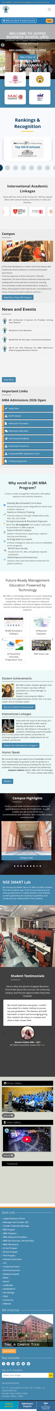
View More (9, 379)
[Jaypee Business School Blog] (22, 1363)
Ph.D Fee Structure (11, 1270)
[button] (2, 639)
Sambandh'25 (9, 1289)
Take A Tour (26, 57)
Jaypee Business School (14, 1218)
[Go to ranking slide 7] (47, 167)
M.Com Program (10, 1252)
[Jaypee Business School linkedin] (12, 1363)
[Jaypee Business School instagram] (8, 1363)
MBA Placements (10, 1244)
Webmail (7, 1303)
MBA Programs (10, 1233)
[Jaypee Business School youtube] (17, 1363)
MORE (7, 781)
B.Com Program (10, 1248)
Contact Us (8, 1300)
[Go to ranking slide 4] (23, 167)
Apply (49, 21)
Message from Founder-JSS (15, 1222)
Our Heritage (8, 1292)
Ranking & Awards (11, 1274)
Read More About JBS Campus (18, 297)
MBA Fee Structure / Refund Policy (18, 1240)
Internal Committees (12, 1259)
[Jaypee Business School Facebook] (3, 1363)
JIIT (5, 1263)
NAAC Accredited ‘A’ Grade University (20, 21)
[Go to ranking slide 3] (15, 167)
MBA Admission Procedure (15, 1237)
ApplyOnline (9, 1405)
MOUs (5, 1277)
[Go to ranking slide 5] (31, 167)
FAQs (5, 1296)
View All (7, 1115)
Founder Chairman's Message (16, 1226)
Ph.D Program (9, 1255)
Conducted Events (11, 1266)
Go (50, 1375)
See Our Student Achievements (18, 707)
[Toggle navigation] (49, 9)
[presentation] (4, 1033)
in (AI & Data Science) (45, 1406)
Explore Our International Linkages (20, 745)
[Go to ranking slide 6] (39, 167)
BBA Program (9, 1229)
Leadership (8, 1285)
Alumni (6, 1281)
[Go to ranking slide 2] (7, 167)
